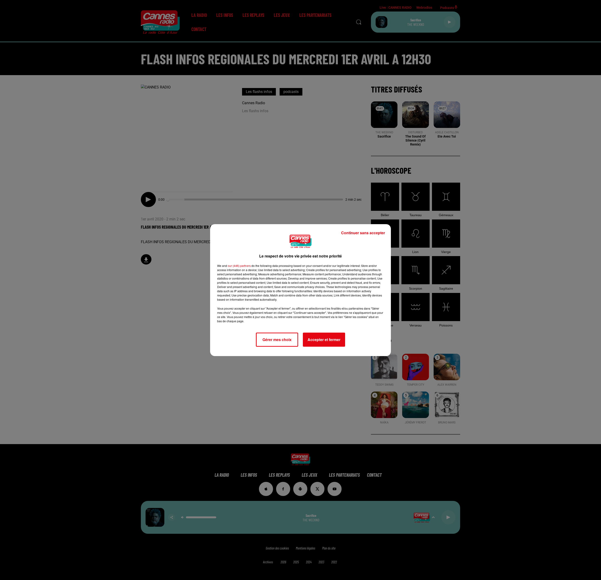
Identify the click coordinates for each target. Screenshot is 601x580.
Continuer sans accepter (363, 232)
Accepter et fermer (324, 339)
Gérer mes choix (277, 339)
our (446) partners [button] (239, 266)
